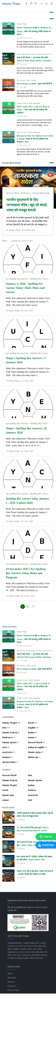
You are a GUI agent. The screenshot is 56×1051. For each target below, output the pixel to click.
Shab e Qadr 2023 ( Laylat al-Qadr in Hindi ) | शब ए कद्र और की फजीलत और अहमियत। (33, 109)
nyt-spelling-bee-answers (17, 278)
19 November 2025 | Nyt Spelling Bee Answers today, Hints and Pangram (26, 573)
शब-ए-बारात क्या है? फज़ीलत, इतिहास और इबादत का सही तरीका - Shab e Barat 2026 (34, 858)
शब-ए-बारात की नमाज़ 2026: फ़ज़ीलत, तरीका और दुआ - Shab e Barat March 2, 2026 (35, 843)
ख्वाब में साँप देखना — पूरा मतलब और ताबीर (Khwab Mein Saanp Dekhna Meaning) (34, 59)
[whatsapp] (35, 3)
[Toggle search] (46, 3)
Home (9, 973)
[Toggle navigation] (51, 3)
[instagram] (31, 3)
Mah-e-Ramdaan (34, 103)
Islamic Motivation (40, 192)
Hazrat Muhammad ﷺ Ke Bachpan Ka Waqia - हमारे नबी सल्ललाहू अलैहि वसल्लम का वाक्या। (34, 31)
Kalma (34, 80)
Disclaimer (11, 977)
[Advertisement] (28, 1022)
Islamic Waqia (11, 3)
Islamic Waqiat (22, 24)
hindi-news (26, 192)
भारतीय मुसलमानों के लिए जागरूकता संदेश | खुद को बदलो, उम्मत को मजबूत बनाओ (27, 204)
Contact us (11, 985)
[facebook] (26, 3)
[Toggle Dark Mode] (41, 3)
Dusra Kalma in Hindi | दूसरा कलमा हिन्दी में (34, 83)
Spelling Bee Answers (40, 278)
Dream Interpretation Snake (26, 54)
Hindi (28, 80)
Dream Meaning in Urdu (45, 54)
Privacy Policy (13, 990)
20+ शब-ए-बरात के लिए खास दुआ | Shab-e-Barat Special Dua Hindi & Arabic (33, 829)
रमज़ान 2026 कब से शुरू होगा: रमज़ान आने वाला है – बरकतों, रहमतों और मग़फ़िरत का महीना (35, 872)
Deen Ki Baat (13, 192)
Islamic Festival (22, 103)
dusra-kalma (21, 80)
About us (11, 981)
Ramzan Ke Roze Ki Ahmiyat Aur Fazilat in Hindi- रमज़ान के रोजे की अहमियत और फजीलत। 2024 (35, 138)
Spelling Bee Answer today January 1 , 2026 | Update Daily (27, 500)
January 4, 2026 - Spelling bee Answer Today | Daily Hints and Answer (25, 288)
